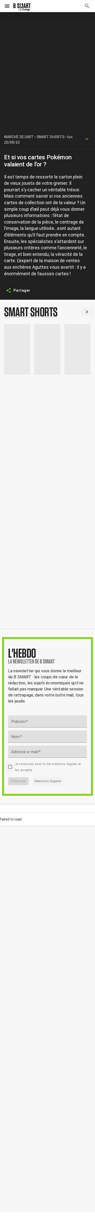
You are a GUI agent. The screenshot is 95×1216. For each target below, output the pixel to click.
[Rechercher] (87, 6)
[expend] (87, 139)
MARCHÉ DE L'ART (19, 137)
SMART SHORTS (50, 137)
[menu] (7, 6)
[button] (47, 313)
